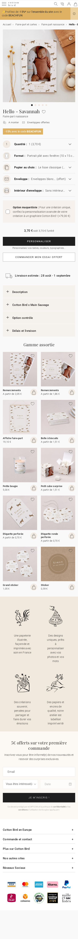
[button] (74, 14)
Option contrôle (22, 318)
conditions (23, 810)
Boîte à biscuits (49, 438)
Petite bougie (10, 486)
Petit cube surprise (51, 486)
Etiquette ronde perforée (49, 535)
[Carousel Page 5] (46, 105)
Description (19, 292)
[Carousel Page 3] (39, 105)
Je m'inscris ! (39, 797)
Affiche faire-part (13, 438)
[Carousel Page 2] (35, 105)
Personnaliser (39, 241)
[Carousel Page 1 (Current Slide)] (32, 105)
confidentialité (59, 807)
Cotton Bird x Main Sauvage (30, 305)
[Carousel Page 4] (43, 105)
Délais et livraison (24, 331)
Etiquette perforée (13, 533)
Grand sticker (10, 585)
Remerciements (12, 390)
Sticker (45, 585)
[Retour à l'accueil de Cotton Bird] (13, 6)
